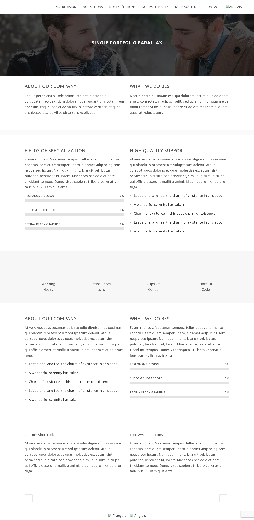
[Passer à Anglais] (234, 7)
